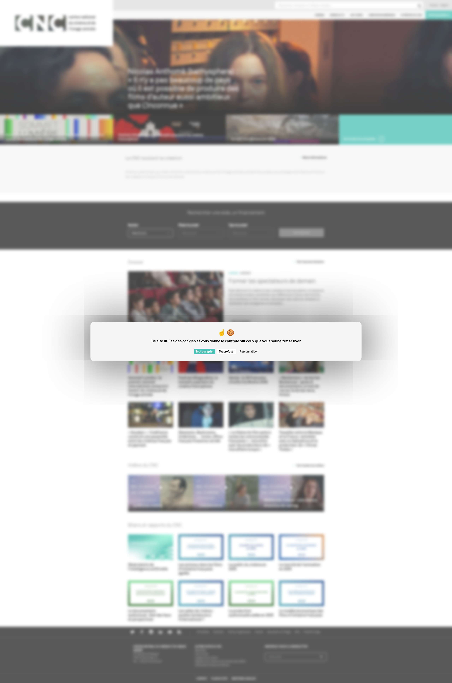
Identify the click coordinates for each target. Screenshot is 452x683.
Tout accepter (205, 351)
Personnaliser (249, 351)
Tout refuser (226, 351)
